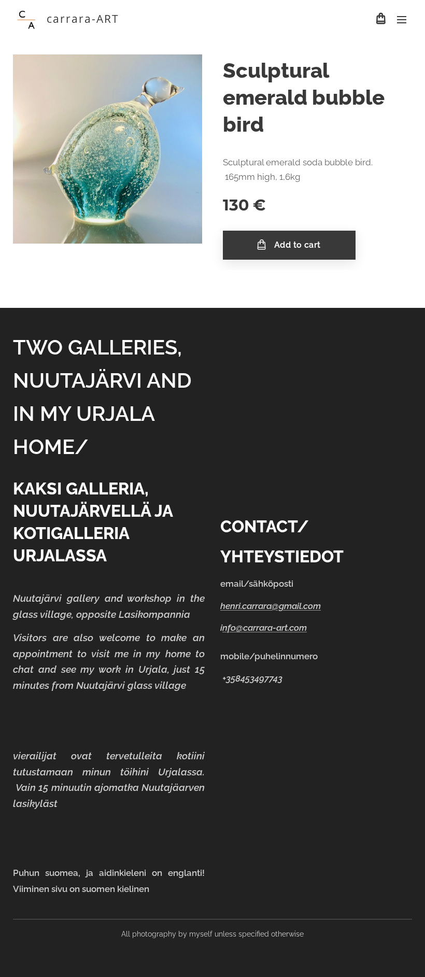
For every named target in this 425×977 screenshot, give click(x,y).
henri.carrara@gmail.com (270, 606)
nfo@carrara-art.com (264, 627)
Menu (401, 19)
